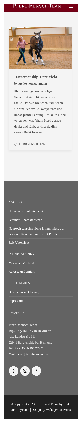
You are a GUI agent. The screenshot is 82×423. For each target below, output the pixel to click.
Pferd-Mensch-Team (32, 144)
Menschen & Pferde (22, 263)
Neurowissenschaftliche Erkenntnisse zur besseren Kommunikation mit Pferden (36, 231)
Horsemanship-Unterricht (26, 211)
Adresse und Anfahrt (22, 271)
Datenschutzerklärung (24, 292)
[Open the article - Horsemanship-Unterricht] (24, 48)
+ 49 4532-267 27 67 (28, 348)
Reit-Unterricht (19, 242)
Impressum (16, 301)
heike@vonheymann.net (33, 354)
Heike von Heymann (32, 83)
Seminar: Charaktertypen (25, 220)
